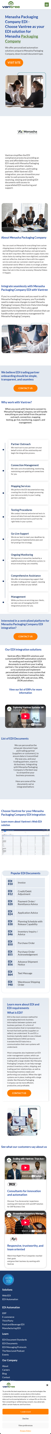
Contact (6, 1377)
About (5, 1366)
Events (5, 1354)
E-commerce (8, 1317)
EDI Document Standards (14, 1339)
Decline (25, 1418)
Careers (6, 1369)
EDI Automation (10, 1299)
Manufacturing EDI (11, 1328)
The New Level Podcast (13, 1350)
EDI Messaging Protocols (14, 1347)
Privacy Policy (25, 1431)
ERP (4, 1313)
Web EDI (6, 1295)
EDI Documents (10, 1343)
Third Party (7, 1320)
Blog (4, 1373)
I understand (25, 1412)
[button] (47, 1385)
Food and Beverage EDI (13, 1324)
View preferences (25, 1425)
